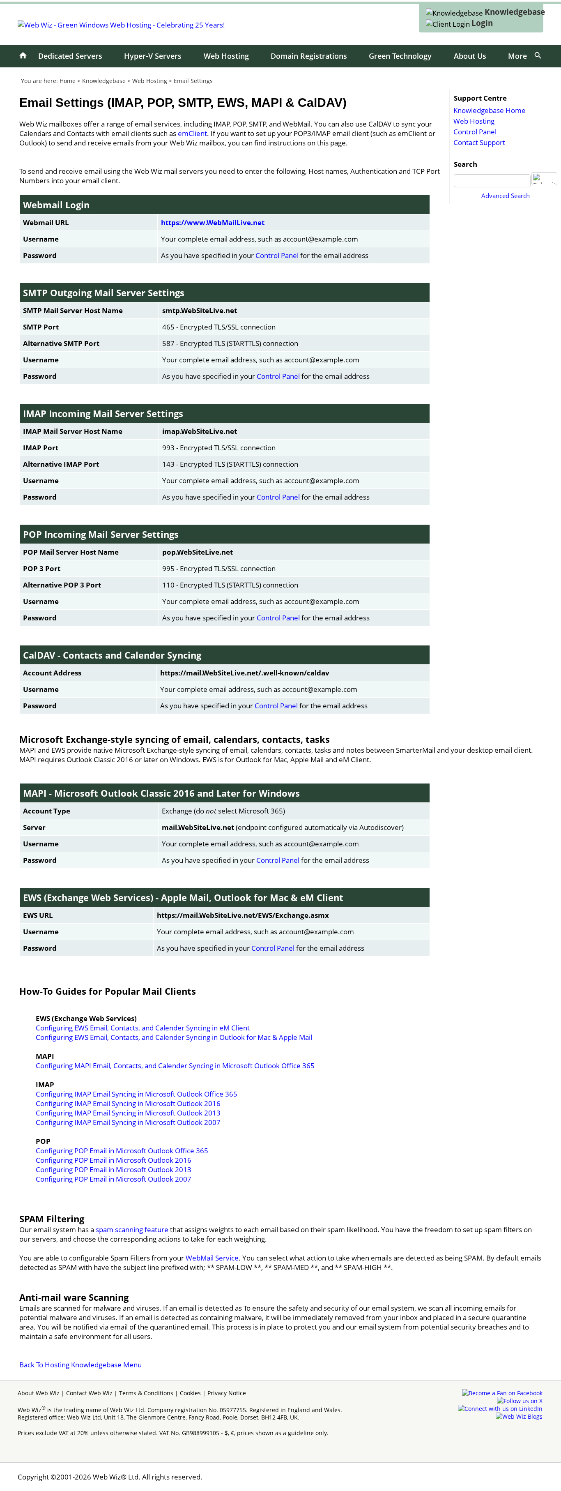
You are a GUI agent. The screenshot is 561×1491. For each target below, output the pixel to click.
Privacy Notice (226, 1393)
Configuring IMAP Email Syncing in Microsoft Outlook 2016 (128, 1103)
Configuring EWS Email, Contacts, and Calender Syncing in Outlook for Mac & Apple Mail (174, 1037)
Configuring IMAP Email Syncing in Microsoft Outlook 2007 (128, 1122)
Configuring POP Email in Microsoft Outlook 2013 (113, 1169)
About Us (470, 56)
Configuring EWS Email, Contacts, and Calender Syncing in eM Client (143, 1027)
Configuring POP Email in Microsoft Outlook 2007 (113, 1179)
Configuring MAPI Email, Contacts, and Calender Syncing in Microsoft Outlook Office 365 (175, 1065)
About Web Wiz (39, 1393)
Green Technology (400, 56)
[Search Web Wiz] (538, 55)
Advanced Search (505, 195)
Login (482, 23)
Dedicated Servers (70, 56)
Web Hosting (226, 56)
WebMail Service (212, 1258)
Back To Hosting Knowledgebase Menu (80, 1364)
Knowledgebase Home (489, 110)
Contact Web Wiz (89, 1393)
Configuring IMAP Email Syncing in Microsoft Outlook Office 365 (136, 1094)
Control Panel (475, 131)
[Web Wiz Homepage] (23, 55)
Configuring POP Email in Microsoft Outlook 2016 (113, 1160)
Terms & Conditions (146, 1393)
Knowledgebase (515, 12)
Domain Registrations (309, 56)
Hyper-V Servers (153, 56)
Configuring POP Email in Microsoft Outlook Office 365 (122, 1150)
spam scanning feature (132, 1229)
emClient (192, 133)
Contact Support (479, 142)
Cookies (190, 1393)
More (517, 56)
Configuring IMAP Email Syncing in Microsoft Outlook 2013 (128, 1113)
